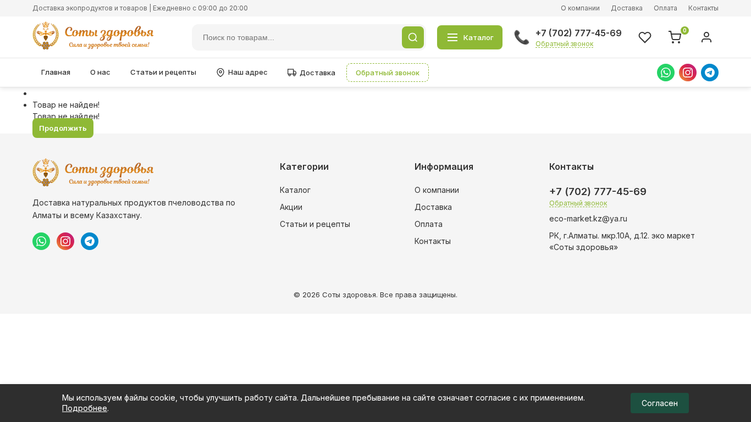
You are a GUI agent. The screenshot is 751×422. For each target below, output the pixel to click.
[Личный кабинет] (706, 37)
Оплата (665, 8)
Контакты (703, 8)
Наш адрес (248, 72)
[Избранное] (645, 37)
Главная (55, 72)
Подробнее (84, 408)
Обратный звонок (564, 44)
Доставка (627, 8)
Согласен (660, 403)
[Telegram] (710, 72)
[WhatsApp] (666, 72)
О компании (580, 8)
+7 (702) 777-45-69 (578, 32)
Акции (291, 207)
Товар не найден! (66, 104)
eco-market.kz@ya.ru (588, 218)
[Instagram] (688, 72)
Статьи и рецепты (163, 72)
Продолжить (63, 128)
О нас (100, 72)
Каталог (295, 190)
